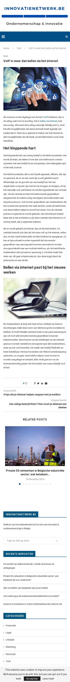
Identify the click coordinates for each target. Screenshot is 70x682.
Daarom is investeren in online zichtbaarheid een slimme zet (32, 604)
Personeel (10, 654)
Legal (8, 632)
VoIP (45, 117)
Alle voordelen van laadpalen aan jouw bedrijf (25, 588)
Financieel (11, 625)
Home (6, 48)
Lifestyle (10, 639)
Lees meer (48, 678)
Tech (18, 48)
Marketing (11, 647)
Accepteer (32, 678)
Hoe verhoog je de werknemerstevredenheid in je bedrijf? (31, 596)
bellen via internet (48, 121)
